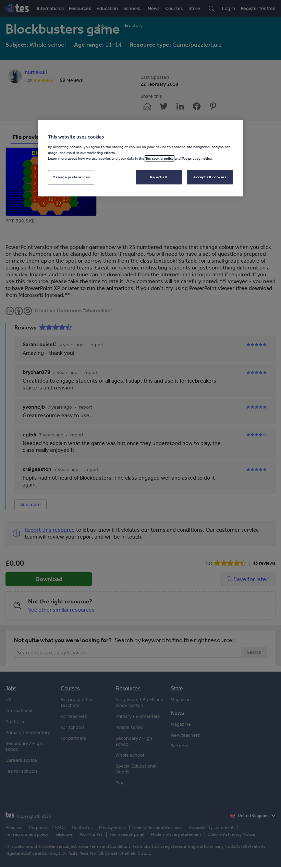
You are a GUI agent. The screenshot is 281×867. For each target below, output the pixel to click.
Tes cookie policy (159, 158)
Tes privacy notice (197, 158)
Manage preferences (71, 176)
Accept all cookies (209, 176)
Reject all (158, 176)
